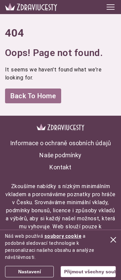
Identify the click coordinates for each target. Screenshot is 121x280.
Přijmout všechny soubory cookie (90, 271)
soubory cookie (63, 236)
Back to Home (33, 96)
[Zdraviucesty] (31, 7)
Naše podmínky (60, 155)
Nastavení (29, 271)
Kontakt (60, 167)
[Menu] (110, 7)
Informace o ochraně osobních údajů (60, 143)
